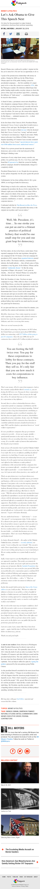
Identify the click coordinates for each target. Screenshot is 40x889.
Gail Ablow (20, 699)
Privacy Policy (24, 886)
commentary (27, 714)
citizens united (14, 714)
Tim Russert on (27, 205)
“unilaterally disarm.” (14, 268)
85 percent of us (13, 162)
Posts (9, 877)
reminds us (27, 389)
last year (23, 130)
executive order (14, 716)
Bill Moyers (8, 29)
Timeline (15, 877)
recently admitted (26, 542)
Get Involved (28, 877)
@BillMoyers (5, 741)
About (36, 877)
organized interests (27, 258)
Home (4, 877)
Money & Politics (15, 708)
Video (21, 877)
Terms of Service (16, 886)
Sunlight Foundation (28, 566)
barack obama (12, 711)
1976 (32, 85)
